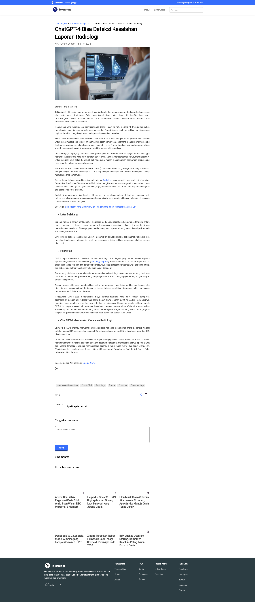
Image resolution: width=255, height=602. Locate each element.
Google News (89, 363)
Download (159, 574)
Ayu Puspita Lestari (65, 43)
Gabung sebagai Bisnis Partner (190, 2)
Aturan (117, 579)
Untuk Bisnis (160, 569)
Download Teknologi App (66, 2)
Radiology (107, 180)
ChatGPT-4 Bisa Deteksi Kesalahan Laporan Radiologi (117, 23)
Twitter (182, 579)
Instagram (183, 574)
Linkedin (183, 585)
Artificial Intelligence (79, 23)
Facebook (183, 569)
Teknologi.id (61, 23)
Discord (182, 590)
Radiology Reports (99, 261)
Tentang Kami (120, 569)
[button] (61, 448)
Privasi (117, 574)
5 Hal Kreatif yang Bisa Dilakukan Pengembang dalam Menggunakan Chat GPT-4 (102, 207)
